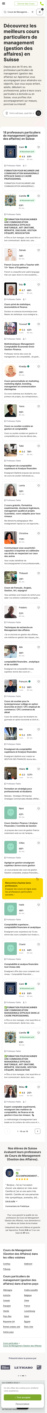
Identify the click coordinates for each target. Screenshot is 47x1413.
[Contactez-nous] (42, 3)
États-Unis (28, 1327)
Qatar (26, 1316)
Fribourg (6, 1269)
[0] (18, 1375)
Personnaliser (22, 1404)
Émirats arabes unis (11, 1327)
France (27, 1306)
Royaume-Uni (9, 1321)
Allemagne (7, 1290)
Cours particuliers (10, 1343)
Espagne (7, 1306)
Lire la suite (10, 1201)
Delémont (28, 1264)
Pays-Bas (7, 1316)
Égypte (27, 1321)
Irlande (6, 1311)
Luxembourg (29, 1311)
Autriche (6, 1295)
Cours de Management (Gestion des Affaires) (22, 1346)
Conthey (6, 1264)
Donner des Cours (25, 3)
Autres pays (8, 1332)
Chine (26, 1300)
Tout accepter (23, 1397)
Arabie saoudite (31, 1290)
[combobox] (18, 12)
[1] (20, 1375)
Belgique (28, 1295)
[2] (23, 1375)
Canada (6, 1300)
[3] (25, 1375)
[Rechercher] (38, 113)
